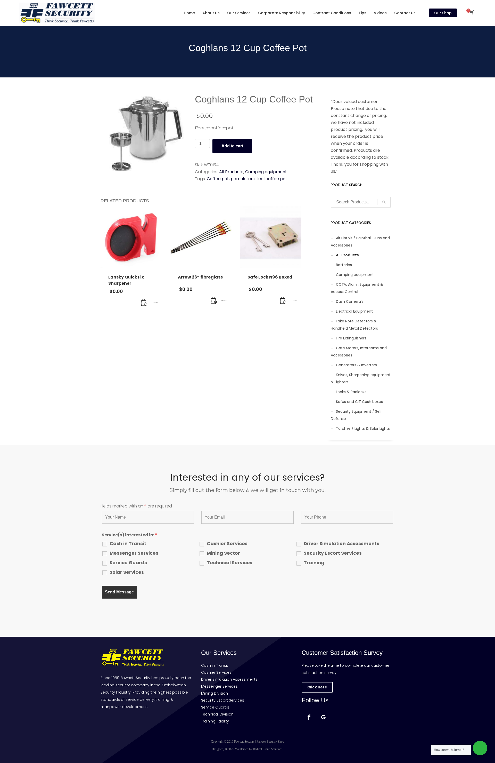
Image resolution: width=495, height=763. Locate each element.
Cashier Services (227, 543)
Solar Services (127, 572)
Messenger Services (134, 553)
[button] (144, 302)
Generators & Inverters (356, 365)
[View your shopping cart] (471, 13)
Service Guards (128, 562)
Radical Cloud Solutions (268, 749)
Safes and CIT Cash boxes (359, 401)
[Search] (384, 202)
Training (314, 562)
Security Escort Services (333, 553)
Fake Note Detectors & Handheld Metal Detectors (354, 325)
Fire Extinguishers (351, 338)
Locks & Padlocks (351, 391)
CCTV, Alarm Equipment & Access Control (357, 288)
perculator (242, 179)
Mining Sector (223, 553)
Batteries (344, 264)
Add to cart (232, 146)
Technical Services (229, 562)
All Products (231, 172)
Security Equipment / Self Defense (356, 415)
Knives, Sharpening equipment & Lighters (361, 378)
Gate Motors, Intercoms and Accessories (359, 351)
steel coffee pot (270, 179)
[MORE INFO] (155, 302)
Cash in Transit (128, 543)
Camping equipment (266, 172)
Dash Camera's (350, 301)
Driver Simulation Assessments (341, 543)
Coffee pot (218, 179)
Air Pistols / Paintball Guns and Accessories (360, 241)
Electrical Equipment (354, 311)
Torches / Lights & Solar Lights (363, 428)
